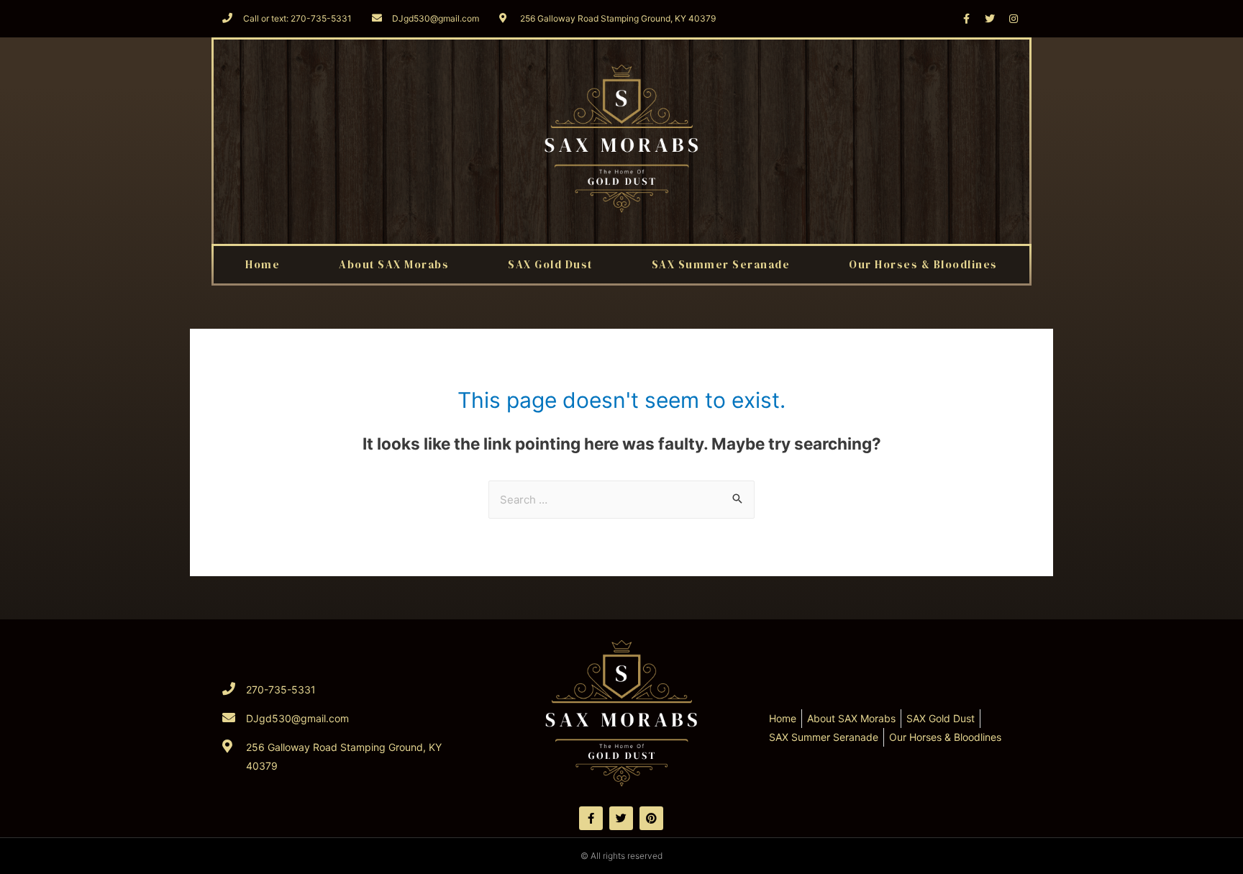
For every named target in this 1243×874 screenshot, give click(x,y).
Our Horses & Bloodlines (923, 264)
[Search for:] (621, 499)
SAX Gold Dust (550, 264)
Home (262, 264)
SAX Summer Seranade (721, 264)
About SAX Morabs (394, 264)
